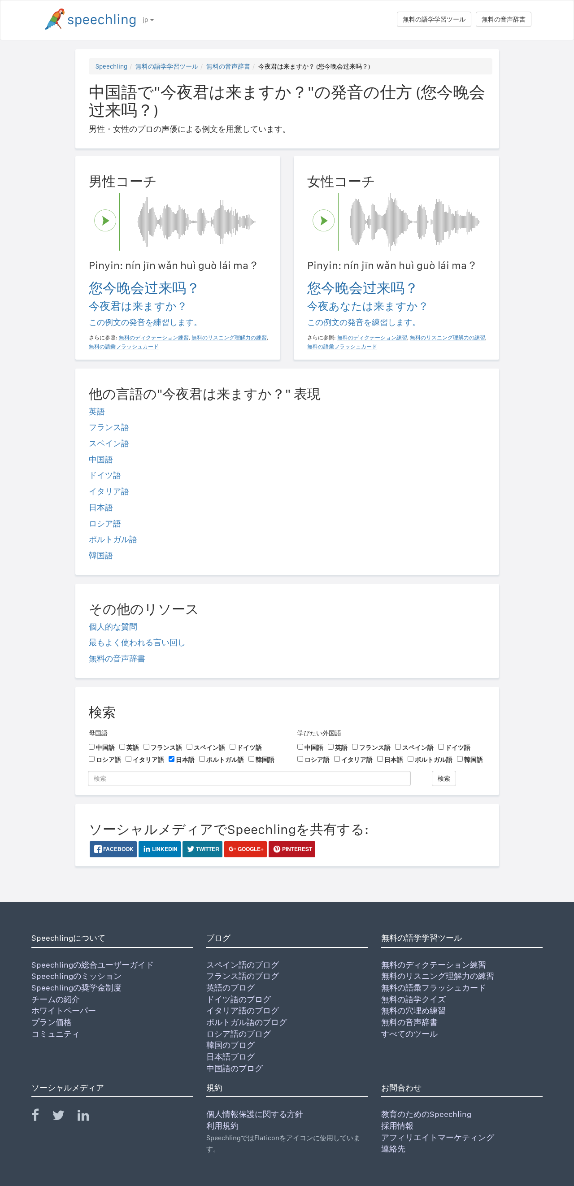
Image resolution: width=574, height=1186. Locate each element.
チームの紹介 (55, 999)
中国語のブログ (234, 1068)
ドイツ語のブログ (238, 999)
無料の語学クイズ (413, 999)
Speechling (111, 66)
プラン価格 (51, 1022)
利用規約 (222, 1125)
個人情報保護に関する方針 (254, 1114)
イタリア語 (109, 491)
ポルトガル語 (113, 539)
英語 (97, 411)
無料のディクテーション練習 (433, 964)
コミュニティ (55, 1033)
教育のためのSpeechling (426, 1114)
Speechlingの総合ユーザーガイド (92, 964)
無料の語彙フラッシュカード (433, 987)
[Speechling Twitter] (64, 1117)
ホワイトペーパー (63, 1010)
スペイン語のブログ (242, 964)
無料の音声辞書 (504, 19)
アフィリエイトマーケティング (437, 1137)
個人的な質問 (113, 626)
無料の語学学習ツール (434, 19)
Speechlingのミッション (76, 976)
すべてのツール (409, 1033)
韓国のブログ (230, 1045)
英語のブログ (230, 987)
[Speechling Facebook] (40, 1117)
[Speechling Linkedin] (89, 1117)
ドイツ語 (105, 475)
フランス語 (109, 427)
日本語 (101, 507)
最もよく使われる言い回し (137, 642)
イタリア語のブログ (242, 1010)
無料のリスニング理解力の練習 (437, 976)
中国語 (101, 459)
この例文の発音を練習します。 (145, 322)
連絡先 (393, 1148)
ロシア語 (105, 523)
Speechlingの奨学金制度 (76, 987)
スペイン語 (109, 443)
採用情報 (397, 1125)
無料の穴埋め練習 (413, 1010)
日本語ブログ (230, 1056)
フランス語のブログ (242, 976)
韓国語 (101, 555)
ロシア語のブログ (238, 1033)
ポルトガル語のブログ (246, 1022)
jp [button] (146, 19)
